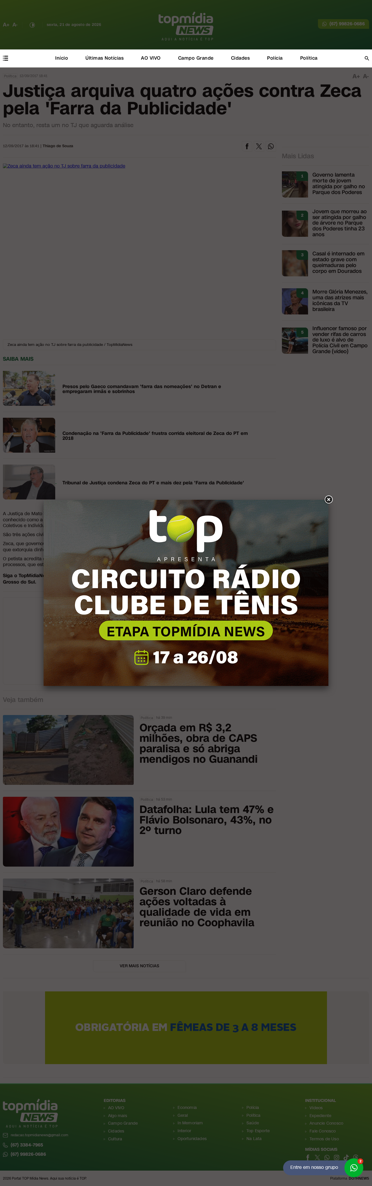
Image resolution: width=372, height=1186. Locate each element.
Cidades (240, 58)
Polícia (275, 58)
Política (309, 58)
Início (61, 58)
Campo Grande (196, 58)
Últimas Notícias (104, 58)
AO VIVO (151, 58)
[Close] (328, 500)
